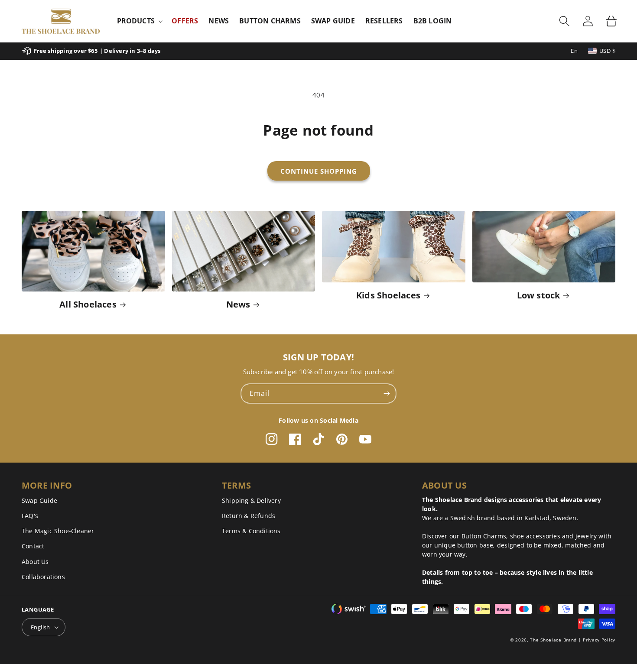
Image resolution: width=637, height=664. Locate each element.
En (574, 51)
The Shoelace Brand (553, 640)
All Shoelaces (88, 304)
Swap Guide (39, 500)
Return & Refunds (248, 516)
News (238, 304)
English (40, 627)
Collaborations (43, 577)
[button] (139, 21)
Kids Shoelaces (388, 295)
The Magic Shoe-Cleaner (58, 531)
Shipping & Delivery (251, 500)
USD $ (607, 51)
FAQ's (30, 516)
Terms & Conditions (251, 531)
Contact (33, 546)
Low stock (538, 295)
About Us (35, 561)
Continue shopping (318, 171)
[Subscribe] (386, 393)
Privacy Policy (599, 640)
